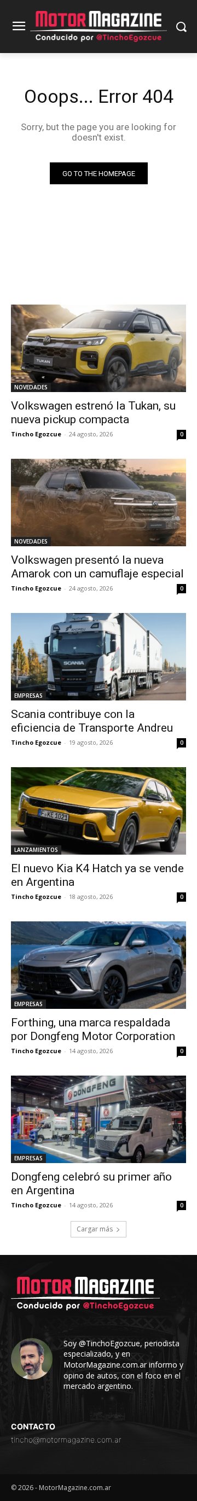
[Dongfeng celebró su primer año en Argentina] (98, 1119)
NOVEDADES (31, 387)
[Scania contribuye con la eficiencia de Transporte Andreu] (98, 656)
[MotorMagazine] (98, 26)
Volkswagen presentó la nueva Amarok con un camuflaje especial (97, 566)
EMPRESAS (28, 695)
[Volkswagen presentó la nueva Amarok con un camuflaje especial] (98, 502)
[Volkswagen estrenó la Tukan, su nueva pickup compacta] (98, 348)
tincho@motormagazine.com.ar (66, 1439)
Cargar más (95, 1229)
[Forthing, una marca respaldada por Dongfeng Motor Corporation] (98, 965)
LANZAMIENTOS (36, 850)
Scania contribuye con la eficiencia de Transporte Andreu (92, 721)
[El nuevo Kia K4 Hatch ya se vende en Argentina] (98, 811)
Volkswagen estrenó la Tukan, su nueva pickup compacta (93, 412)
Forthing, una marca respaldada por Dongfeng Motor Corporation (93, 1029)
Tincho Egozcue (36, 434)
